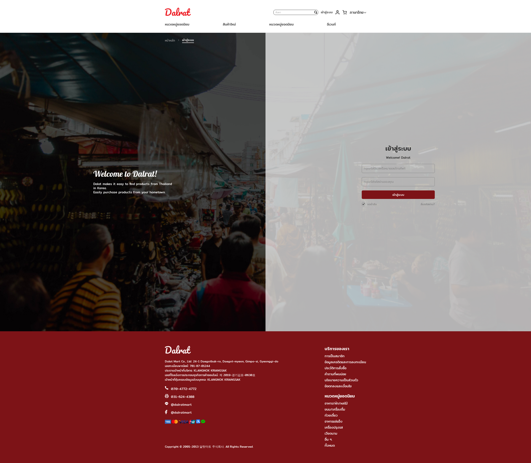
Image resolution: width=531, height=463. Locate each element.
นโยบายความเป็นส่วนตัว (341, 380)
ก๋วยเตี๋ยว (331, 415)
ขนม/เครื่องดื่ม (335, 409)
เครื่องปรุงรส (334, 427)
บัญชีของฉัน (337, 12)
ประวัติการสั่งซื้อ (335, 368)
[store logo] (178, 12)
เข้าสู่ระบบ (327, 12)
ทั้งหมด (330, 445)
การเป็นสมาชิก (335, 356)
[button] (358, 12)
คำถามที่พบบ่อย (335, 374)
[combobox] (295, 12)
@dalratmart (181, 404)
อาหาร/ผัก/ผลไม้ (336, 403)
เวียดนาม (331, 433)
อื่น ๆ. (328, 439)
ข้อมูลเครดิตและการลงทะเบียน (345, 362)
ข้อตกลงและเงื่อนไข (338, 386)
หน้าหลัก (170, 40)
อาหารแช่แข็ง (333, 421)
